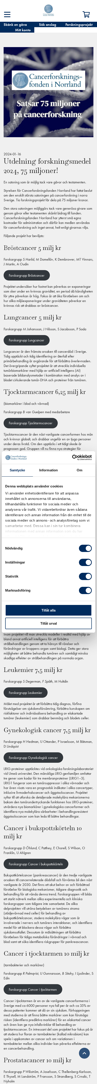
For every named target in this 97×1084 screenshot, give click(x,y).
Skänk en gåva (15, 24)
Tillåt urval (48, 623)
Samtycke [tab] (17, 470)
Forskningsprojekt (78, 24)
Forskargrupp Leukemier (25, 692)
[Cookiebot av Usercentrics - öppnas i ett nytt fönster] (72, 457)
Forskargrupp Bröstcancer (26, 275)
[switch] (85, 562)
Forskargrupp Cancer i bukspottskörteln (36, 863)
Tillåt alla (48, 610)
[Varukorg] (88, 14)
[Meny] (7, 14)
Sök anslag (47, 24)
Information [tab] (48, 470)
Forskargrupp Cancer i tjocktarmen (33, 989)
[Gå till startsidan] (48, 11)
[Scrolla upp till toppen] (84, 1053)
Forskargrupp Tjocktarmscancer (30, 423)
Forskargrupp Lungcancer (26, 340)
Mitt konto (23, 30)
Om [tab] (79, 470)
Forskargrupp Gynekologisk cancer (33, 757)
